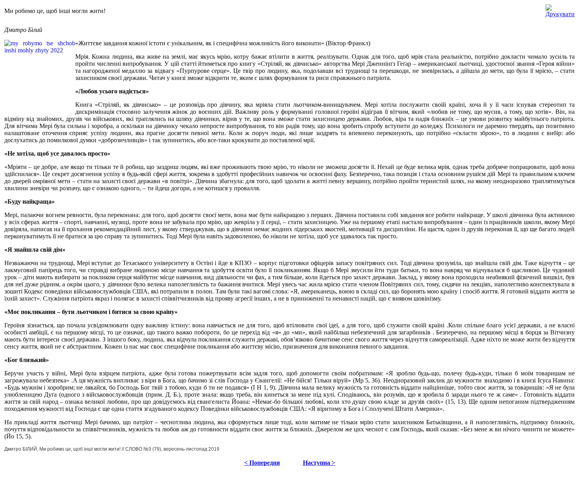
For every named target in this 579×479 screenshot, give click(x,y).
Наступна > (319, 462)
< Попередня (262, 462)
